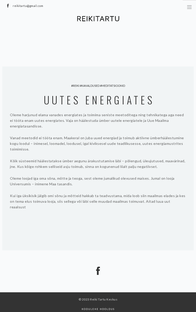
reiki (76, 85)
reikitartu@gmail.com (28, 5)
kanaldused (90, 85)
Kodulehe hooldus (98, 309)
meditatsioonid (113, 85)
